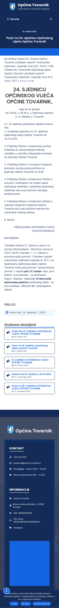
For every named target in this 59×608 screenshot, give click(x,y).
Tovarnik (25, 498)
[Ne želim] (55, 598)
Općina (17, 498)
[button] (51, 19)
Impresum (18, 527)
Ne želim (26, 604)
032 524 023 (20, 457)
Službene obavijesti (20, 325)
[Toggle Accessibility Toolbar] (6, 591)
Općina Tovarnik (33, 5)
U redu (14, 604)
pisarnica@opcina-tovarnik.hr (27, 463)
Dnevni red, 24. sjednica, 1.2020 (27, 312)
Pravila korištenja (42, 604)
